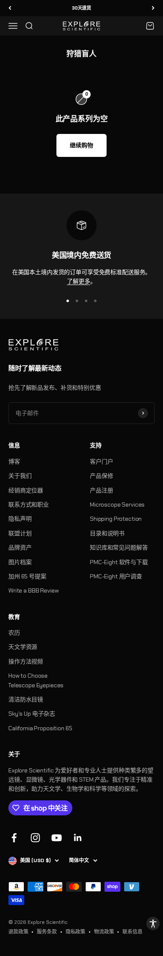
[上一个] (9, 8)
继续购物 (81, 145)
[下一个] (153, 8)
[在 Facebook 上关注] (14, 837)
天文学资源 (22, 647)
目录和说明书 (107, 533)
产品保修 (101, 475)
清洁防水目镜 (25, 699)
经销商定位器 (25, 490)
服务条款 (46, 931)
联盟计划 (19, 533)
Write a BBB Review (33, 590)
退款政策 (18, 931)
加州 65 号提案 (27, 576)
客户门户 (101, 461)
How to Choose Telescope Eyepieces (36, 680)
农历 (14, 632)
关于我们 (19, 475)
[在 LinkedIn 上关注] (78, 837)
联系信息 (132, 931)
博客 (14, 461)
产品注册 (101, 490)
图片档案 (19, 562)
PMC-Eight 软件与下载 (119, 562)
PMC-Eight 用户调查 (116, 576)
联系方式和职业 (28, 504)
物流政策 (104, 931)
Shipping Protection (116, 518)
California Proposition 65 (40, 728)
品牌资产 (19, 547)
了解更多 (78, 281)
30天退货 (81, 8)
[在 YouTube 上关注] (56, 837)
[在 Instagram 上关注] (35, 837)
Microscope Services (117, 504)
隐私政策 (75, 931)
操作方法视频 (25, 661)
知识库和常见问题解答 (119, 547)
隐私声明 (19, 518)
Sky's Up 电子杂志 (31, 713)
